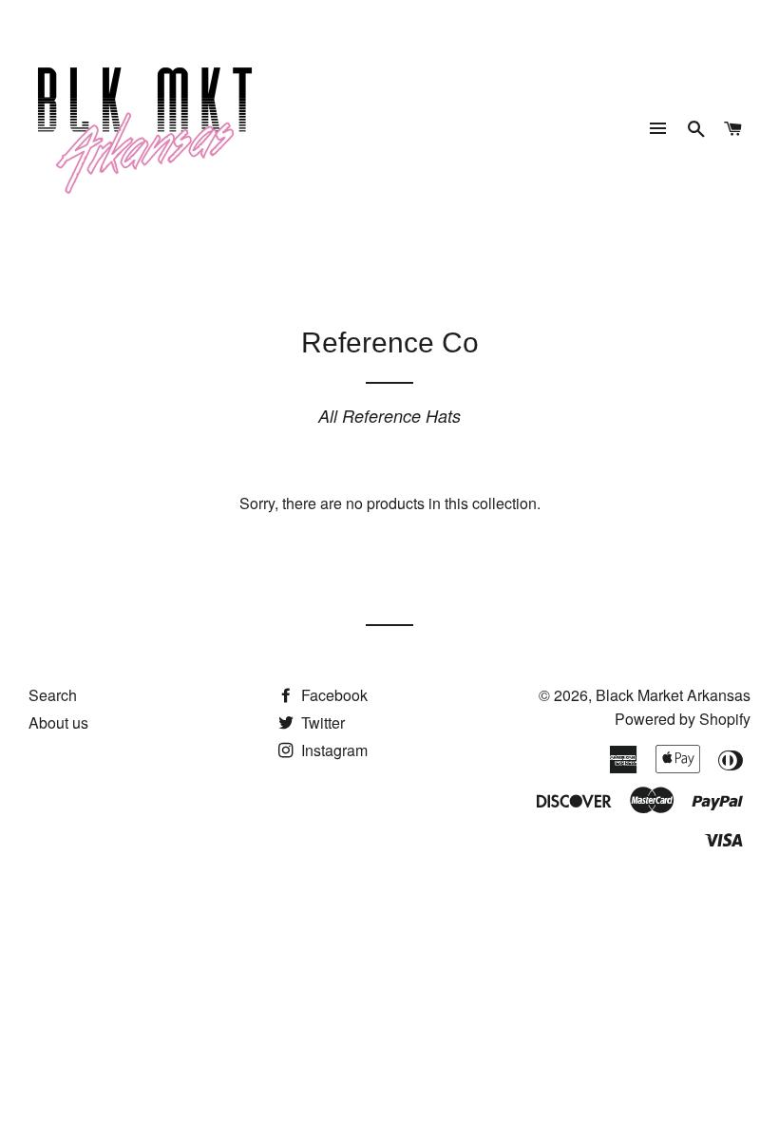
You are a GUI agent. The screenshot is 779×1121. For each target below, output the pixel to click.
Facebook (332, 695)
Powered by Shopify (682, 719)
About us (58, 722)
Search (52, 695)
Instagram (332, 750)
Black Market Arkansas (673, 695)
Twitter (321, 722)
